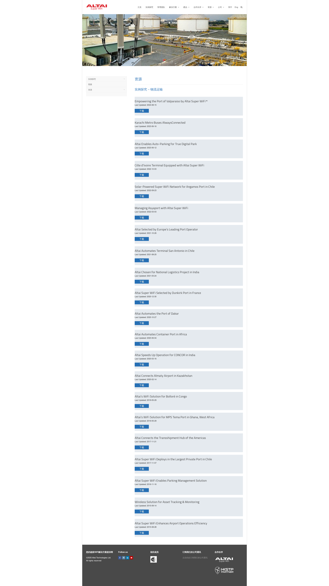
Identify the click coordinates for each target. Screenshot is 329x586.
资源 (90, 89)
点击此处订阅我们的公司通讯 (195, 557)
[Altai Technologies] (97, 6)
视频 (90, 84)
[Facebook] (119, 557)
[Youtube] (131, 557)
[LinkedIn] (127, 557)
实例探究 (92, 79)
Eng (236, 7)
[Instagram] (123, 557)
